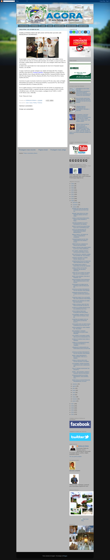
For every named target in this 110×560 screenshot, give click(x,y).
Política (35, 102)
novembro (75, 204)
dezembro (75, 202)
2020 (72, 196)
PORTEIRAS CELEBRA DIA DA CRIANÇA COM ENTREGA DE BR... (80, 286)
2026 (72, 183)
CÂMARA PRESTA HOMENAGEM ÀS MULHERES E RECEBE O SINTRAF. (82, 108)
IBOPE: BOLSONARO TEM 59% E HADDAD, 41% (81, 277)
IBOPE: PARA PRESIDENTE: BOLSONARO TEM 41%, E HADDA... (79, 357)
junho (74, 390)
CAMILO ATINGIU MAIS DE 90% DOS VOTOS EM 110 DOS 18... (81, 305)
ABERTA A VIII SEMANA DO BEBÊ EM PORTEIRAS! (81, 301)
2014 (72, 410)
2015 (72, 408)
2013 (72, 412)
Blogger (65, 556)
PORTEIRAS (34, 26)
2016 (72, 405)
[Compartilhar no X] (49, 100)
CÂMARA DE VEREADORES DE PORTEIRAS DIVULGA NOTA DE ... (81, 349)
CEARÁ (50, 26)
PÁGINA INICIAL (24, 26)
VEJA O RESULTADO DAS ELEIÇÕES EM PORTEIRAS (80, 312)
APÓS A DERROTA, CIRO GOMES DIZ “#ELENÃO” (81, 328)
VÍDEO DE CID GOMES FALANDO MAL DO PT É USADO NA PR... (81, 273)
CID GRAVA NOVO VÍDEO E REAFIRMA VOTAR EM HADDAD (81, 265)
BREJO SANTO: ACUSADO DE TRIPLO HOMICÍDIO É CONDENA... (80, 236)
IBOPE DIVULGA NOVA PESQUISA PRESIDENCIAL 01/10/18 (81, 380)
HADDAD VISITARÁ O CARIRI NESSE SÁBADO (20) (80, 258)
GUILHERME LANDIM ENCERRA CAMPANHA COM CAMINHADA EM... (80, 365)
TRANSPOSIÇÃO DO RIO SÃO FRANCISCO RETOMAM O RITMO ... (80, 240)
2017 (72, 403)
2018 (72, 200)
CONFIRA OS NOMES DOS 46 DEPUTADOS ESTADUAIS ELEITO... (80, 321)
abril (74, 394)
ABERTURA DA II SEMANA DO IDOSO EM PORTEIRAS (80, 244)
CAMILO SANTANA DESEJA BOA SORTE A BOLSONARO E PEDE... (80, 219)
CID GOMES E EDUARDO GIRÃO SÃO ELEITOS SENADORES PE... (81, 336)
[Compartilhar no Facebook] (51, 100)
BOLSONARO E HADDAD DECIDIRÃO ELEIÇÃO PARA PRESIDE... (80, 332)
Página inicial (43, 150)
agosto (74, 386)
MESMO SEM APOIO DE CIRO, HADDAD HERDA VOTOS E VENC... (80, 215)
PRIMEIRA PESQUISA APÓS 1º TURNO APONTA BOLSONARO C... (81, 294)
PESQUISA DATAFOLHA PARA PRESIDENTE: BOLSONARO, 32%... (80, 377)
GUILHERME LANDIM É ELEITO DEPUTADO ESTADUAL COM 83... (80, 316)
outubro (75, 206)
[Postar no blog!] (48, 100)
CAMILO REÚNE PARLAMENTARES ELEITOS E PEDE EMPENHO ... (81, 248)
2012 (72, 414)
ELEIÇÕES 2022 (59, 26)
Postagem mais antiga (58, 150)
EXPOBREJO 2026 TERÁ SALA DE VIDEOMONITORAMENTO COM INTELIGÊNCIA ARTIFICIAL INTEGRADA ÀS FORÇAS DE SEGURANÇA (83, 92)
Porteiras (40, 102)
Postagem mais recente (27, 150)
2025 (72, 185)
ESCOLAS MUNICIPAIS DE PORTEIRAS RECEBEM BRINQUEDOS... (79, 231)
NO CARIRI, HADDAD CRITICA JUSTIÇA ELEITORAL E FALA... (81, 251)
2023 (72, 190)
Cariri (27, 102)
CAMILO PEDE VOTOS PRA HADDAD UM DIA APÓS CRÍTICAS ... (79, 269)
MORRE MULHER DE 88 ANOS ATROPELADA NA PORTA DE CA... (80, 210)
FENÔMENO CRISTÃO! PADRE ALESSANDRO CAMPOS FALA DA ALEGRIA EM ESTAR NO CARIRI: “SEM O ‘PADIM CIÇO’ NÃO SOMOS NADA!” (83, 118)
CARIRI (43, 26)
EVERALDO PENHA (83, 446)
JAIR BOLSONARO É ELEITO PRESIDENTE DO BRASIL (79, 223)
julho (74, 388)
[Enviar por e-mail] (46, 100)
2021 (72, 194)
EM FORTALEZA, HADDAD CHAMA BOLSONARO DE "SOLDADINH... (81, 255)
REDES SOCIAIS (71, 26)
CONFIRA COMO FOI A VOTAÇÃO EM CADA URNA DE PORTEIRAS (81, 298)
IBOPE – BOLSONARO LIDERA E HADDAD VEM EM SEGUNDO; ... (81, 372)
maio (74, 392)
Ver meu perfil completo (75, 456)
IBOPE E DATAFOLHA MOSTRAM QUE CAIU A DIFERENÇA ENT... (81, 227)
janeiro (74, 401)
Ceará (31, 102)
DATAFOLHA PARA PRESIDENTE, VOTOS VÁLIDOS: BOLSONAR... (81, 290)
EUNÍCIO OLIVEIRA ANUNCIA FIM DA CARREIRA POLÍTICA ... (81, 308)
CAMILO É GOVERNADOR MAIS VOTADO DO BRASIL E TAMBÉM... (80, 344)
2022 (72, 192)
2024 (72, 188)
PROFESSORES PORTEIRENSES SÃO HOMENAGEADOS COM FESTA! (81, 281)
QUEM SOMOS (83, 26)
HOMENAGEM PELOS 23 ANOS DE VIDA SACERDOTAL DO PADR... (81, 262)
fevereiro (75, 399)
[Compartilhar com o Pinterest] (52, 100)
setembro (75, 384)
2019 (72, 198)
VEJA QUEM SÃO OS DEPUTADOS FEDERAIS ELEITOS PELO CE (81, 325)
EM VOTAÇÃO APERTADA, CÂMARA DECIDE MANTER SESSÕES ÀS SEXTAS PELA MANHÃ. (83, 100)
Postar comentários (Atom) (30, 153)
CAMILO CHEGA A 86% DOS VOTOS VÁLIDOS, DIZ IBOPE (80, 361)
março (74, 396)
